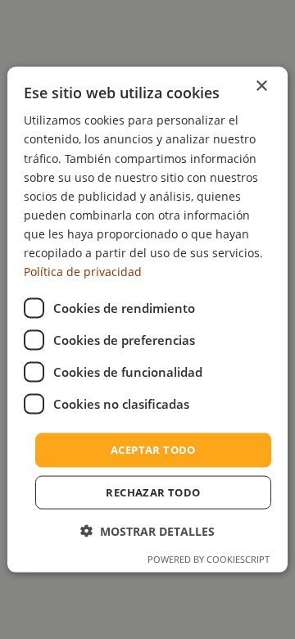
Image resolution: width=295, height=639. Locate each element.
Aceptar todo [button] (153, 449)
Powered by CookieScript (209, 558)
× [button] (261, 86)
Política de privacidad (83, 271)
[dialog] (147, 320)
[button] (147, 530)
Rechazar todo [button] (153, 491)
